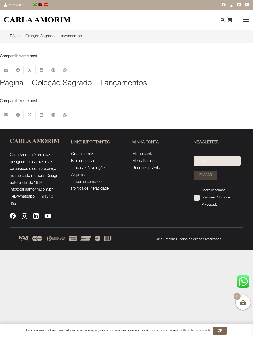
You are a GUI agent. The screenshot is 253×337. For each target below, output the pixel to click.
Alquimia (78, 175)
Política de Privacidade (90, 189)
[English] (40, 5)
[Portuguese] (35, 5)
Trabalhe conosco (86, 182)
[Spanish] (46, 5)
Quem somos (82, 154)
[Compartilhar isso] (18, 70)
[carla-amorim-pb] (37, 20)
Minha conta (142, 154)
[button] (246, 20)
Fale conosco (82, 161)
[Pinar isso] (53, 70)
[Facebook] (224, 5)
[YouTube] (247, 5)
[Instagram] (231, 5)
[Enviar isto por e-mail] (6, 70)
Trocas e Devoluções (88, 168)
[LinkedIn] (239, 5)
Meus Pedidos (144, 161)
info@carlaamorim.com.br (31, 189)
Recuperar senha (146, 168)
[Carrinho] (229, 20)
